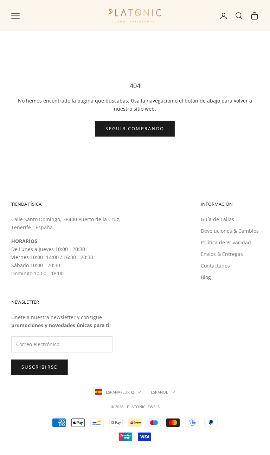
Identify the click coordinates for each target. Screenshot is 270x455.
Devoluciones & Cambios (230, 231)
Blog (206, 277)
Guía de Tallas (217, 219)
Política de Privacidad (226, 242)
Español (159, 392)
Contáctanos (215, 265)
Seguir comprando (134, 128)
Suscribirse (39, 367)
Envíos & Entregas (222, 254)
